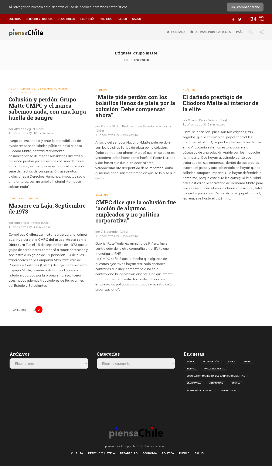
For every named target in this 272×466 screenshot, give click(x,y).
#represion (216, 383)
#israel (191, 368)
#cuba (231, 361)
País (239, 32)
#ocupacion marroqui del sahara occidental (216, 376)
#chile (190, 361)
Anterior (19, 309)
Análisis (189, 89)
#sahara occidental (200, 390)
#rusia (236, 383)
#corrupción (211, 361)
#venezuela (228, 390)
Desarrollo (66, 19)
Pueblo (122, 19)
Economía (87, 19)
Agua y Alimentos (21, 88)
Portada (178, 32)
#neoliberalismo (214, 368)
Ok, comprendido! (245, 7)
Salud (136, 19)
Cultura (14, 19)
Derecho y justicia (39, 19)
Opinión (101, 89)
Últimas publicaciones (213, 32)
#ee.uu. (248, 361)
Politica (105, 19)
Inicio (125, 59)
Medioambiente (20, 92)
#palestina (194, 383)
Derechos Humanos (53, 88)
